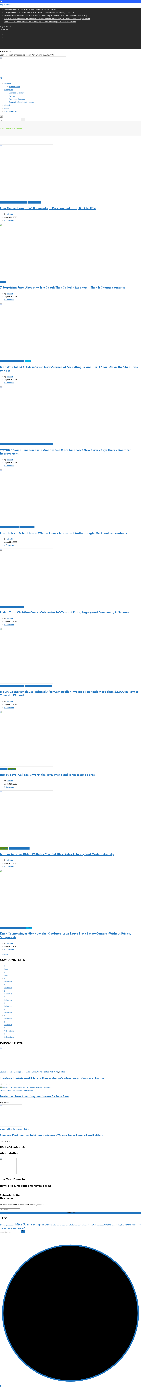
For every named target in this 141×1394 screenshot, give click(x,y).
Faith (10, 1072)
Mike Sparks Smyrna (42, 1225)
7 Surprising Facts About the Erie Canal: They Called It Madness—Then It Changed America (39, 12)
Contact (7, 108)
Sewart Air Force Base (96, 1225)
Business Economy (16, 93)
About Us (7, 105)
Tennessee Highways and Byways (20, 1090)
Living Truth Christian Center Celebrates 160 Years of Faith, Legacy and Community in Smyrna (64, 612)
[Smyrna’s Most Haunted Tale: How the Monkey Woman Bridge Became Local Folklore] (11, 1126)
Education (3, 1072)
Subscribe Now (70, 1213)
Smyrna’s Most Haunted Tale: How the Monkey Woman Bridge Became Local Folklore (51, 1135)
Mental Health (11, 1225)
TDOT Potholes (13, 1228)
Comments (9, 220)
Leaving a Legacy (20, 1072)
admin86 (10, 214)
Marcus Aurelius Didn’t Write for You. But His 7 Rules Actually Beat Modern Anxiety (57, 854)
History (3, 1090)
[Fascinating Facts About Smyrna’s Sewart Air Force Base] (25, 1087)
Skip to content (6, 5)
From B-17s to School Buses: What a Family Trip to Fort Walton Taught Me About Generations (40, 22)
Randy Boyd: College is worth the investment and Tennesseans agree (47, 775)
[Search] (1, 79)
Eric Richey (3, 1225)
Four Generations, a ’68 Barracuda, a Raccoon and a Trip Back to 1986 (30, 9)
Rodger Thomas (65, 1225)
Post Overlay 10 (10, 111)
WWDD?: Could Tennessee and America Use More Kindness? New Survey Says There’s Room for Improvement (47, 19)
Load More (4, 954)
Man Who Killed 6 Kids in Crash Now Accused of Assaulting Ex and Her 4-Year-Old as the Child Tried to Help (45, 16)
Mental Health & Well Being (47, 1072)
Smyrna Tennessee (132, 1225)
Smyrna (107, 1225)
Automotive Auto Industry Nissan (21, 102)
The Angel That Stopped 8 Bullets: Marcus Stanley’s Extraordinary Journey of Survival (52, 1078)
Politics (12, 96)
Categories (8, 90)
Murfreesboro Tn (56, 1225)
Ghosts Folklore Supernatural (11, 1129)
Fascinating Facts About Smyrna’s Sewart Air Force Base (34, 1096)
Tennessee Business (17, 99)
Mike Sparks (24, 1224)
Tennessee (21, 1228)
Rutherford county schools (78, 1225)
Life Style (32, 1072)
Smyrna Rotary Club (117, 1225)
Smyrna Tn (4, 1228)
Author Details (14, 87)
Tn (25, 1228)
